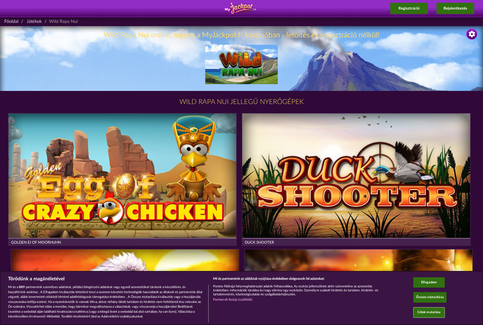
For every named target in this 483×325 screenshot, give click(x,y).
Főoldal (11, 21)
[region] (241, 298)
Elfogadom (429, 282)
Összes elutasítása (430, 297)
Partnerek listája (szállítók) (233, 299)
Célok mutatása (429, 312)
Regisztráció (409, 8)
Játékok (34, 21)
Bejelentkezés (455, 8)
